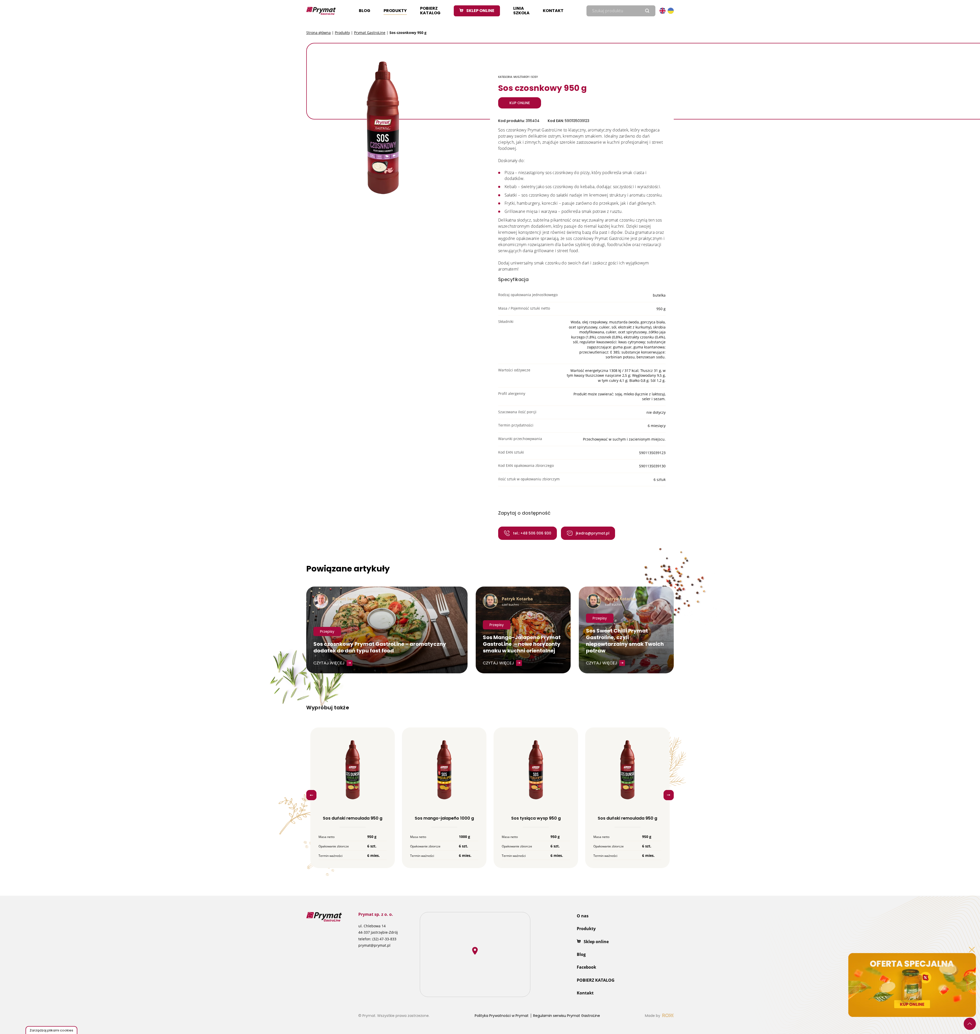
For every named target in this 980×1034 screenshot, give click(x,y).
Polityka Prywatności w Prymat (502, 1016)
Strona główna (318, 32)
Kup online (519, 102)
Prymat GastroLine (369, 32)
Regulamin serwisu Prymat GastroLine (566, 1016)
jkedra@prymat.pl (592, 533)
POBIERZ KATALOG (430, 10)
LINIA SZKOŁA (521, 10)
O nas (583, 916)
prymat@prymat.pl (374, 945)
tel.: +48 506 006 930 (532, 533)
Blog (364, 11)
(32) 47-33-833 (384, 938)
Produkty (395, 11)
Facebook (586, 967)
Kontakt (553, 11)
